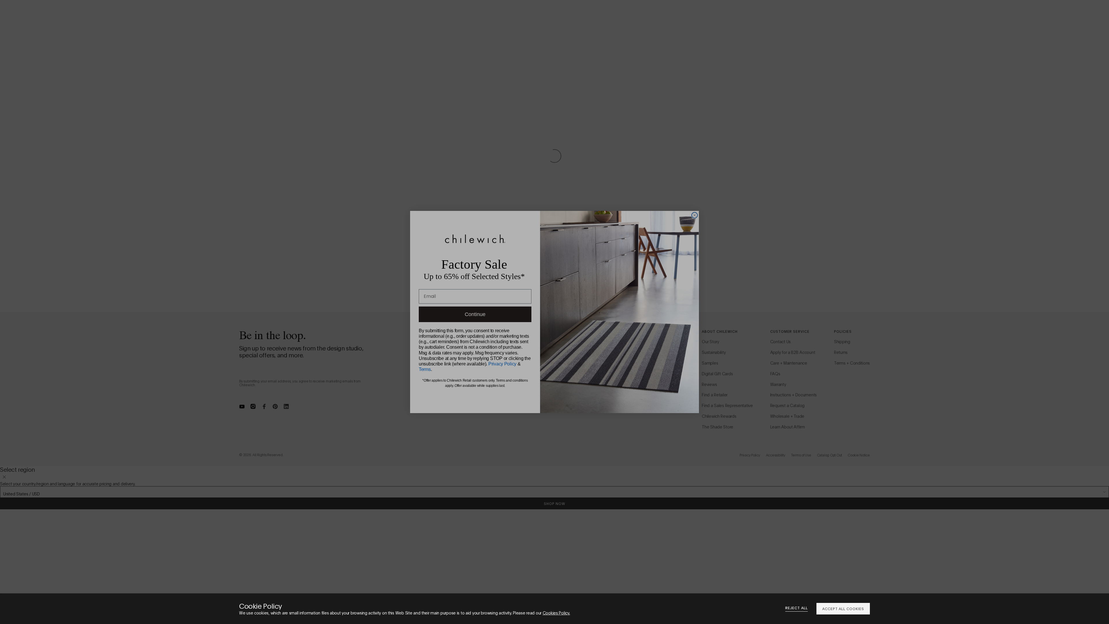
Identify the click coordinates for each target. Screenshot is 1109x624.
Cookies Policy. (556, 612)
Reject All (796, 608)
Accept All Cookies (843, 608)
